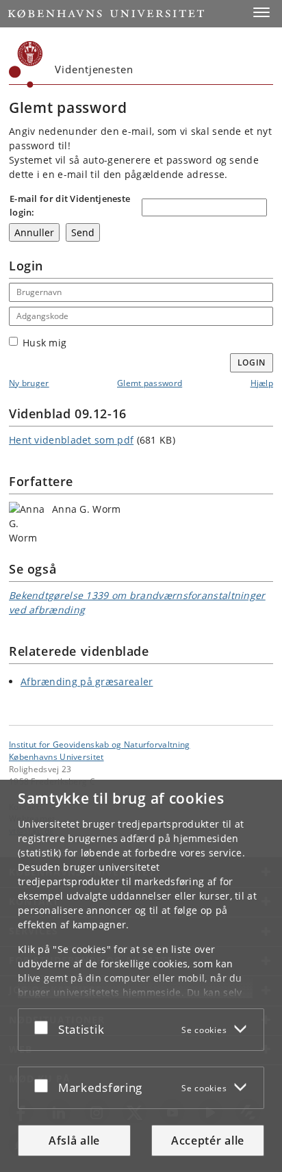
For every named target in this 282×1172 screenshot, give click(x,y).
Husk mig (44, 342)
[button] (261, 12)
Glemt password (149, 383)
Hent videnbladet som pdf (71, 439)
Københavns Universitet (56, 756)
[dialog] (141, 976)
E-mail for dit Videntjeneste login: (70, 205)
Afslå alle (74, 1140)
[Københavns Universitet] (26, 64)
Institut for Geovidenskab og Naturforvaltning (99, 744)
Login (252, 362)
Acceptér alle (207, 1140)
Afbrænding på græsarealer (87, 681)
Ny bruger (29, 383)
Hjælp (262, 383)
